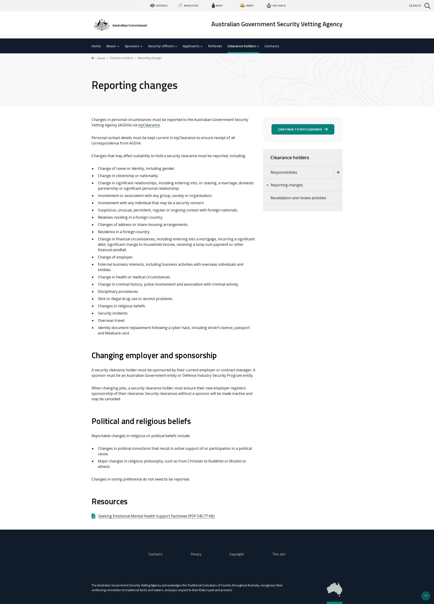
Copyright (236, 554)
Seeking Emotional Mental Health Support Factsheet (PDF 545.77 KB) (156, 516)
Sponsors (132, 46)
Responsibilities (284, 172)
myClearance (149, 125)
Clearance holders (242, 46)
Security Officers (161, 46)
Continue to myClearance (300, 129)
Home (96, 46)
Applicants (191, 46)
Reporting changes (287, 184)
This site (278, 554)
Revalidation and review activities (298, 197)
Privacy (196, 554)
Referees (215, 46)
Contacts (271, 46)
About (111, 46)
